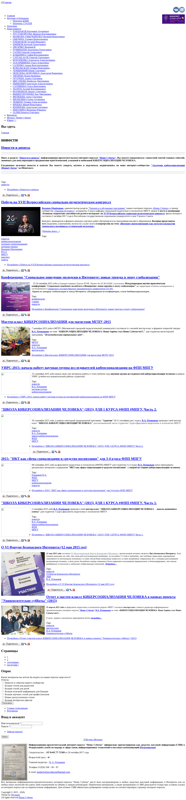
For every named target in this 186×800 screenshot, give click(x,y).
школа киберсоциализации (45, 436)
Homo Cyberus (26, 797)
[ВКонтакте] (22, 195)
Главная (11, 15)
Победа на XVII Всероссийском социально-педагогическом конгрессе (56, 202)
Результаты (12, 711)
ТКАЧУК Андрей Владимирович (29, 89)
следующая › (13, 662)
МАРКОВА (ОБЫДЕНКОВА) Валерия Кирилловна (39, 36)
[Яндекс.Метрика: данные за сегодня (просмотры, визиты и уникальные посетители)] (93, 739)
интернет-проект (9, 246)
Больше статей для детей (17, 688)
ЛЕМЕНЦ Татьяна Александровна (30, 102)
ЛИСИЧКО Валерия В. (24, 47)
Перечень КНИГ (21, 21)
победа (4, 259)
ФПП (34, 438)
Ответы (5, 680)
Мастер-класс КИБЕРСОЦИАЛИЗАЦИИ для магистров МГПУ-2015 (56, 322)
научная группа (39, 389)
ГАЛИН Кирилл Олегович (26, 112)
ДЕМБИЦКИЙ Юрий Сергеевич (29, 70)
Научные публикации (18, 18)
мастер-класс (38, 350)
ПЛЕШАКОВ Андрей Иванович (29, 42)
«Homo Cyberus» (160, 208)
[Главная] (6, 2)
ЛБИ (48, 576)
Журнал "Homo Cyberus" (19, 117)
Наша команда (14, 28)
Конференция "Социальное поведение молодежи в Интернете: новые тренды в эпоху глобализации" (80, 277)
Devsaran (15, 795)
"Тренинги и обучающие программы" (107, 208)
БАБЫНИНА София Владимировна (31, 55)
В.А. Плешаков (39, 347)
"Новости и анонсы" (29, 158)
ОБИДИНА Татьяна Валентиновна (30, 39)
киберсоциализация (11, 241)
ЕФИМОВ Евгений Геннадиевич (29, 44)
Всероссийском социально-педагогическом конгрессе (137, 213)
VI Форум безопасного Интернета (63, 574)
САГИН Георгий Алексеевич (27, 52)
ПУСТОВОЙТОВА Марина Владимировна (34, 34)
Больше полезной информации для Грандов (26, 691)
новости (5, 184)
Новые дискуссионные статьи (20, 697)
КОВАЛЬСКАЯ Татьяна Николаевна (31, 68)
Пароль (5, 726)
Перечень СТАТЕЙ (22, 23)
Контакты (12, 115)
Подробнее (23, 189)
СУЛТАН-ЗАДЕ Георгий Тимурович (31, 57)
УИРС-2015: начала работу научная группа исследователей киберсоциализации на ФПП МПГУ (77, 368)
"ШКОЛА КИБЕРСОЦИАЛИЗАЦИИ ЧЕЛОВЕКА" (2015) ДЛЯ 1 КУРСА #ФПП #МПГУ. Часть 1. (79, 503)
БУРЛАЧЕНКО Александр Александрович (34, 60)
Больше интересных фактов (18, 700)
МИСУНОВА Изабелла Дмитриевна (31, 81)
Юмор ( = (11, 120)
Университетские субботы (59, 633)
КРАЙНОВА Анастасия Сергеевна (30, 107)
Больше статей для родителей (19, 685)
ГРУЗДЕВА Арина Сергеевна (27, 78)
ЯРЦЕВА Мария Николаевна (27, 104)
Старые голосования (17, 708)
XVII (106, 213)
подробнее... (96, 618)
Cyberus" (111, 158)
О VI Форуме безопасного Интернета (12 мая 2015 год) (44, 547)
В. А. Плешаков (57, 762)
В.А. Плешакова (103, 610)
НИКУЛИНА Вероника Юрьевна (29, 110)
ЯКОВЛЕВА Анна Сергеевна (27, 97)
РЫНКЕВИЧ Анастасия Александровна (33, 83)
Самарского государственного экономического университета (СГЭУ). (80, 289)
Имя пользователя (11, 723)
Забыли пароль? (15, 731)
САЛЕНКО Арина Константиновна (30, 65)
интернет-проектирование (14, 244)
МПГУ (4, 254)
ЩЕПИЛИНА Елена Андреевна (29, 99)
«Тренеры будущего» (64, 211)
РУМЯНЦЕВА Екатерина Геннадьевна (32, 49)
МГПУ (35, 342)
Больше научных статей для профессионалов (27, 694)
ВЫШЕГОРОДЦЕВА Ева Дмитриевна (32, 94)
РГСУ (4, 252)
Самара (35, 301)
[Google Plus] (28, 195)
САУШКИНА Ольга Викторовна (29, 86)
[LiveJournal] (25, 195)
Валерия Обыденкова (52, 208)
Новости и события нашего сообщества (24, 683)
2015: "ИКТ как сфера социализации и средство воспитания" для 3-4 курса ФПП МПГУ (71, 459)
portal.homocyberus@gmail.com (53, 772)
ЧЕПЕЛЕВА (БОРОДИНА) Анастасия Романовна (37, 73)
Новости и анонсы (15, 147)
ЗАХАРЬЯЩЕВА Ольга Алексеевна (31, 62)
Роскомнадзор (147, 747)
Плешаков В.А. (39, 475)
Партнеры (12, 26)
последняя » (13, 665)
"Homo (102, 158)
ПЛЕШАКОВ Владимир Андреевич (31, 31)
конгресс (5, 257)
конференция (38, 299)
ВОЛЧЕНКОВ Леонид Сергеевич (29, 91)
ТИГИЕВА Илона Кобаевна (27, 76)
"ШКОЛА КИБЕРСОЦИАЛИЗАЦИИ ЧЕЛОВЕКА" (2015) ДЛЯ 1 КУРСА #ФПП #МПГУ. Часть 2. (79, 409)
